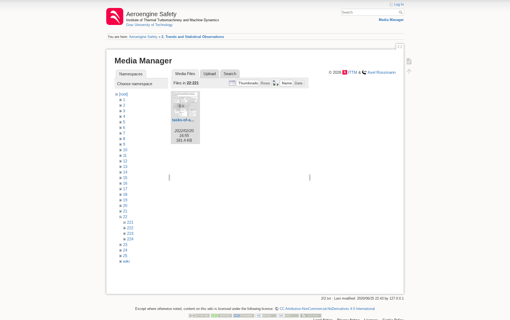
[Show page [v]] (409, 61)
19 (125, 200)
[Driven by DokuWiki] (310, 315)
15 (125, 177)
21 (125, 211)
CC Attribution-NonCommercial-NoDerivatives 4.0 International (327, 309)
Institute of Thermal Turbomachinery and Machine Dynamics (172, 20)
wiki (126, 261)
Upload (209, 73)
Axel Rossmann (382, 72)
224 (130, 239)
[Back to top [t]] (409, 71)
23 (125, 244)
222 (130, 228)
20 (125, 205)
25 (125, 255)
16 (125, 183)
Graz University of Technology (149, 25)
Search (401, 12)
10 (125, 150)
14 (125, 172)
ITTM (352, 72)
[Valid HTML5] (266, 315)
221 (130, 222)
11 (125, 155)
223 (130, 233)
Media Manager (391, 20)
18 (125, 194)
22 (125, 216)
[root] (123, 94)
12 (125, 161)
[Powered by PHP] (243, 315)
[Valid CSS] (288, 315)
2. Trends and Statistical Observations (193, 37)
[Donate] (221, 315)
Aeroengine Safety (143, 37)
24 (125, 250)
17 (125, 189)
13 (125, 166)
